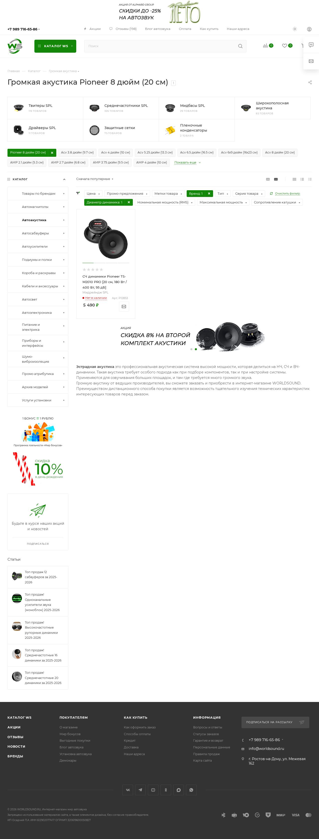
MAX (178, 790)
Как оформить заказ (140, 727)
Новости (16, 746)
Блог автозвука (71, 747)
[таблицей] (310, 179)
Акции (14, 727)
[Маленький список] (267, 179)
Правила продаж (206, 754)
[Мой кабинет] (309, 30)
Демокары (68, 760)
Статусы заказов (206, 734)
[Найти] (240, 46)
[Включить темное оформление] (295, 28)
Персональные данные (211, 747)
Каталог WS (19, 717)
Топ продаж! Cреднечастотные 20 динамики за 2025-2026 (43, 678)
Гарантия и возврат (208, 740)
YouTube (153, 790)
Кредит (130, 740)
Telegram (140, 790)
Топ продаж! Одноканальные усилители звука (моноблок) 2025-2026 (42, 602)
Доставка (131, 747)
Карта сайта (202, 760)
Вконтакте (127, 790)
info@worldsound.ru (266, 748)
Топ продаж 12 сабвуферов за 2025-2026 (41, 577)
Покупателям (74, 717)
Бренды (15, 756)
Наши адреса (134, 754)
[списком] (302, 179)
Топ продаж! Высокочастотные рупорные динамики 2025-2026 (41, 630)
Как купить (135, 717)
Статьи (13, 559)
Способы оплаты (137, 734)
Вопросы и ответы (207, 727)
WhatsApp (191, 790)
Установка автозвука (76, 754)
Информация (207, 717)
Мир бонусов (70, 734)
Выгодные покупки (75, 740)
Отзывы (15, 737)
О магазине (69, 727)
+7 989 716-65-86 (22, 29)
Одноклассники (165, 790)
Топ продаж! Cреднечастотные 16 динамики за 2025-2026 (43, 655)
